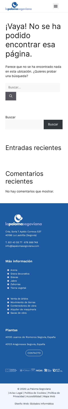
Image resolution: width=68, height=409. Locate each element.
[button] (56, 6)
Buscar (10, 117)
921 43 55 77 (15, 242)
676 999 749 (31, 242)
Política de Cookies (35, 393)
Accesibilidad (33, 396)
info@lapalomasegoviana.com (22, 246)
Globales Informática (41, 403)
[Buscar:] (32, 87)
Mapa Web (49, 396)
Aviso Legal (15, 393)
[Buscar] (10, 96)
